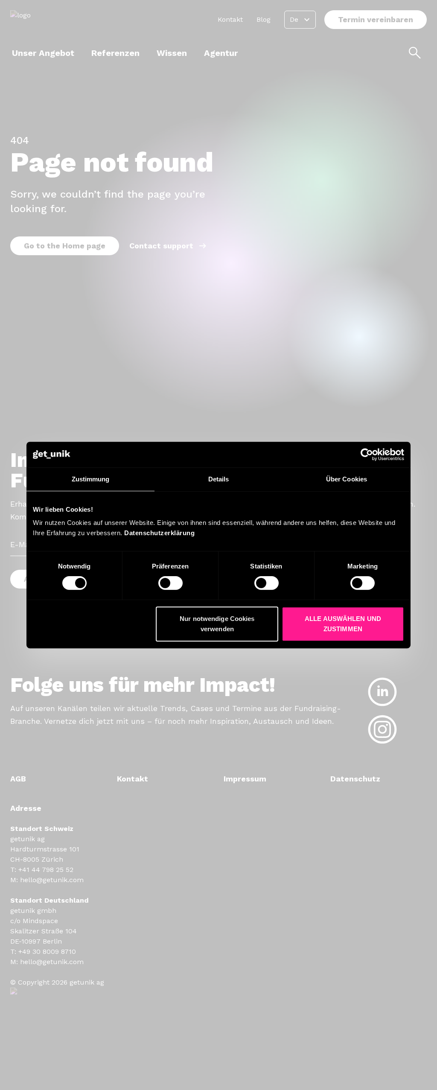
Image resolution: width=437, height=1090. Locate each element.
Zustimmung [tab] (91, 479)
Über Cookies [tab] (346, 479)
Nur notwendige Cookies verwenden (217, 623)
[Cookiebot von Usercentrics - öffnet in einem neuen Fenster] (366, 454)
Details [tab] (218, 479)
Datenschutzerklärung (159, 532)
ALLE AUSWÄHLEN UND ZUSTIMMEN (343, 623)
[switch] (170, 583)
